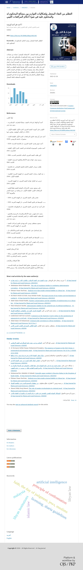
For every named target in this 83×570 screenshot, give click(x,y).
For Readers (10, 443)
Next (72, 400)
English (9, 538)
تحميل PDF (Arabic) (59, 66)
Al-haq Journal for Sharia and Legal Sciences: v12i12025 (46, 318)
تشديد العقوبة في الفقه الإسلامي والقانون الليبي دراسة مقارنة (38, 280)
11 (21, 333)
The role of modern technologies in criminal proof (45, 388)
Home (8, 7)
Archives (16, 7)
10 (20, 333)
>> (24, 333)
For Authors (10, 446)
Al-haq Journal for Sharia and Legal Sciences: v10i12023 (32, 303)
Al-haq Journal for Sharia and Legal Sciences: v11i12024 (37, 288)
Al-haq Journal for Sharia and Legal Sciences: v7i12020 (28, 396)
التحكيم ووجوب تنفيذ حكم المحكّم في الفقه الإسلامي (33, 343)
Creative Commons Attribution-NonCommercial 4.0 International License (62, 108)
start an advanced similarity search (27, 404)
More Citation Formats (58, 134)
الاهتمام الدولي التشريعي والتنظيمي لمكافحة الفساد (34, 311)
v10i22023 (24, 7)
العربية (9, 535)
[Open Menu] (7, 2)
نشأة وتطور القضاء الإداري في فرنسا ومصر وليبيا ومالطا (40, 355)
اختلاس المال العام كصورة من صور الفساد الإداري (33, 360)
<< (7, 333)
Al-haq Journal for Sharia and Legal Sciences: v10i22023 (36, 298)
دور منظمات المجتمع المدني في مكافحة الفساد (37, 383)
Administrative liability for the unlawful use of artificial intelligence (49, 306)
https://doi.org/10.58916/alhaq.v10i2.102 (23, 36)
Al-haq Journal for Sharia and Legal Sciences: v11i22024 (38, 376)
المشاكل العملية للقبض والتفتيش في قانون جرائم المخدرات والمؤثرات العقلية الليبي (43, 393)
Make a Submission (14, 430)
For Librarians (11, 449)
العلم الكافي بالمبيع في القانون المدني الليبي (33, 326)
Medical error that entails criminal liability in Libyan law (46, 290)
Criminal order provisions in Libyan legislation (45, 321)
